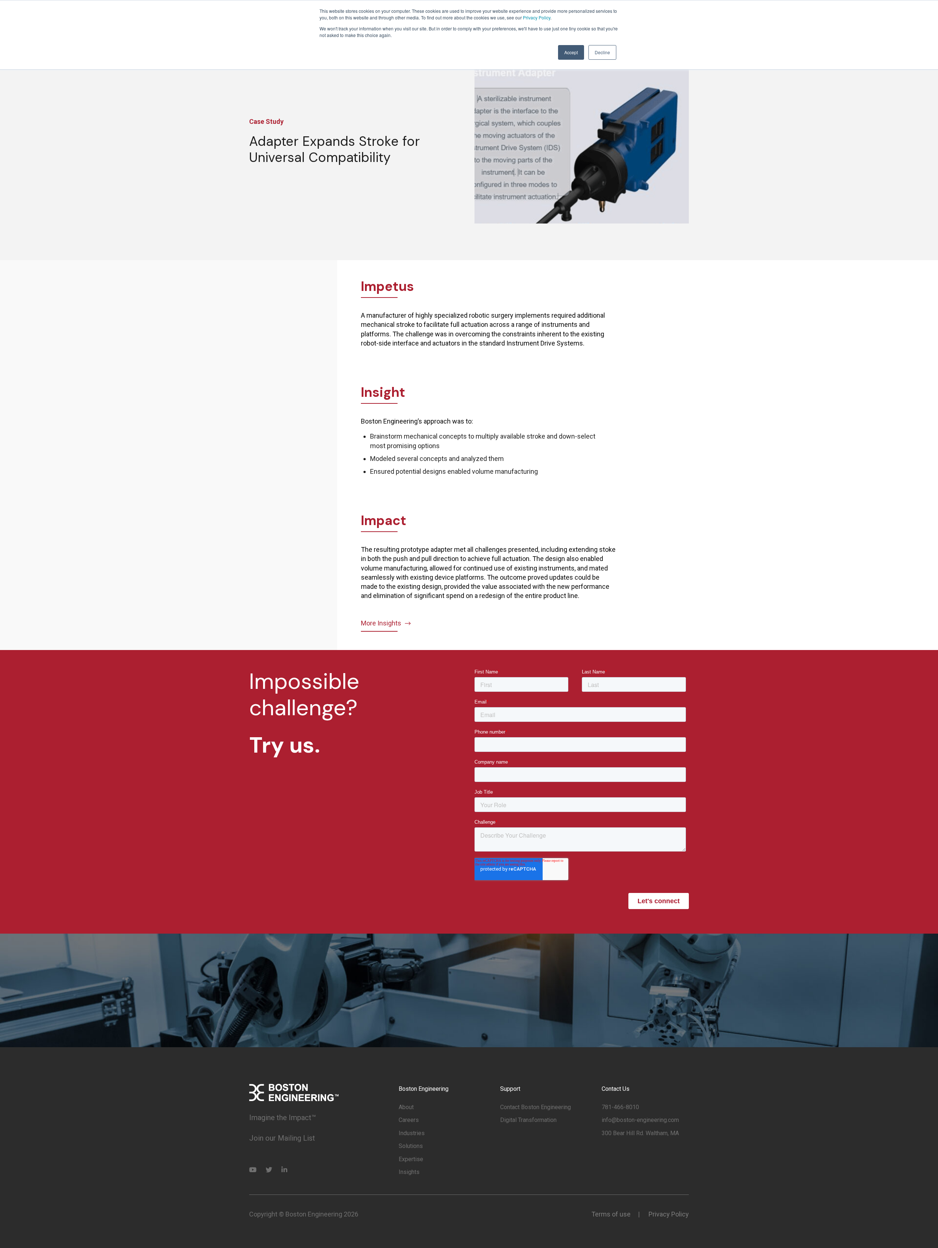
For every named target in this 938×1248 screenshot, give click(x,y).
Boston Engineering (423, 1088)
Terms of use (611, 1214)
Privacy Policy (536, 17)
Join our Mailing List (282, 1138)
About (406, 1107)
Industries (412, 1133)
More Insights (381, 623)
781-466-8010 (620, 1107)
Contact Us (615, 1088)
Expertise (411, 1159)
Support (510, 1088)
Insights (409, 1171)
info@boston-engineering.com (640, 1119)
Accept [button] (571, 52)
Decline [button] (602, 52)
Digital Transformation (528, 1119)
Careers (409, 1119)
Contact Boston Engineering (535, 1107)
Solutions (411, 1145)
